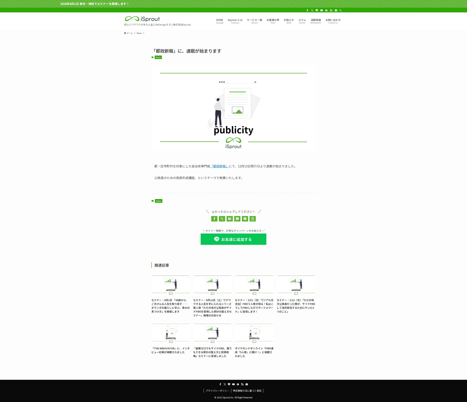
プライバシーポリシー (217, 390)
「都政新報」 (219, 166)
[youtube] (321, 10)
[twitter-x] (312, 10)
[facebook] (307, 10)
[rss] (331, 10)
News (158, 57)
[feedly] (326, 10)
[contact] (335, 10)
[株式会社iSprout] (142, 19)
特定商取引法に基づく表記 (247, 390)
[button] (214, 218)
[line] (316, 10)
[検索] (340, 10)
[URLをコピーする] (253, 218)
